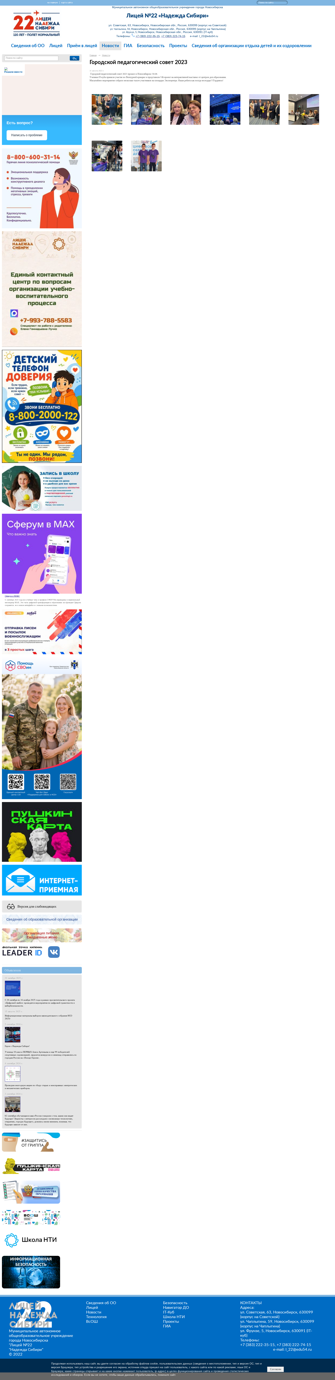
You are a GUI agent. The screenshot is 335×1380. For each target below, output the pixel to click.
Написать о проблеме (26, 135)
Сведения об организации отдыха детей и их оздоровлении (252, 46)
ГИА (128, 46)
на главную (52, 3)
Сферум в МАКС (12, 596)
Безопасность (151, 46)
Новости (110, 46)
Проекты (178, 46)
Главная (93, 55)
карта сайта (67, 3)
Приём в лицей (82, 46)
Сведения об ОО (28, 46)
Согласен (275, 1369)
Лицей (55, 46)
